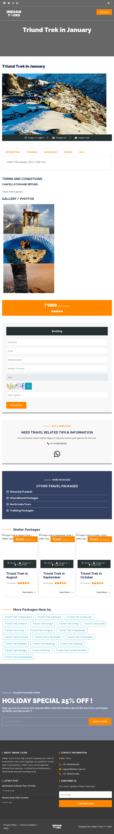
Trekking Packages (22, 510)
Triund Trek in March (16, 623)
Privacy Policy (10, 824)
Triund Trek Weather (16, 643)
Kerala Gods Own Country (15, 797)
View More (27, 592)
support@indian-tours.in (73, 769)
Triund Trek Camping (71, 643)
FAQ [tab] (81, 152)
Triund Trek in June (94, 623)
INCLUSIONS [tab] (50, 152)
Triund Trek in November (47, 636)
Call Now (104, 12)
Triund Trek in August (17, 575)
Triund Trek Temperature (18, 616)
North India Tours (20, 504)
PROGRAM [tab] (32, 152)
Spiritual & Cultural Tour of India (18, 786)
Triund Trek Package (16, 650)
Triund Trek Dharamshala (18, 657)
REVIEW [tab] (68, 152)
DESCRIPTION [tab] (13, 152)
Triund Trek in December (80, 636)
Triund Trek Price (41, 650)
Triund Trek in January (49, 616)
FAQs (6, 828)
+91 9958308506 (58, 443)
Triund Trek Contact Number (71, 650)
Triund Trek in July (14, 630)
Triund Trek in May (69, 623)
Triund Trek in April (43, 623)
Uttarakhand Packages (24, 498)
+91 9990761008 (70, 773)
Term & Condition (27, 824)
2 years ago (7, 802)
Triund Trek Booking (43, 643)
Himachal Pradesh (21, 491)
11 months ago (8, 791)
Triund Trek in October (91, 575)
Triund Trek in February (79, 616)
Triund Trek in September (54, 575)
